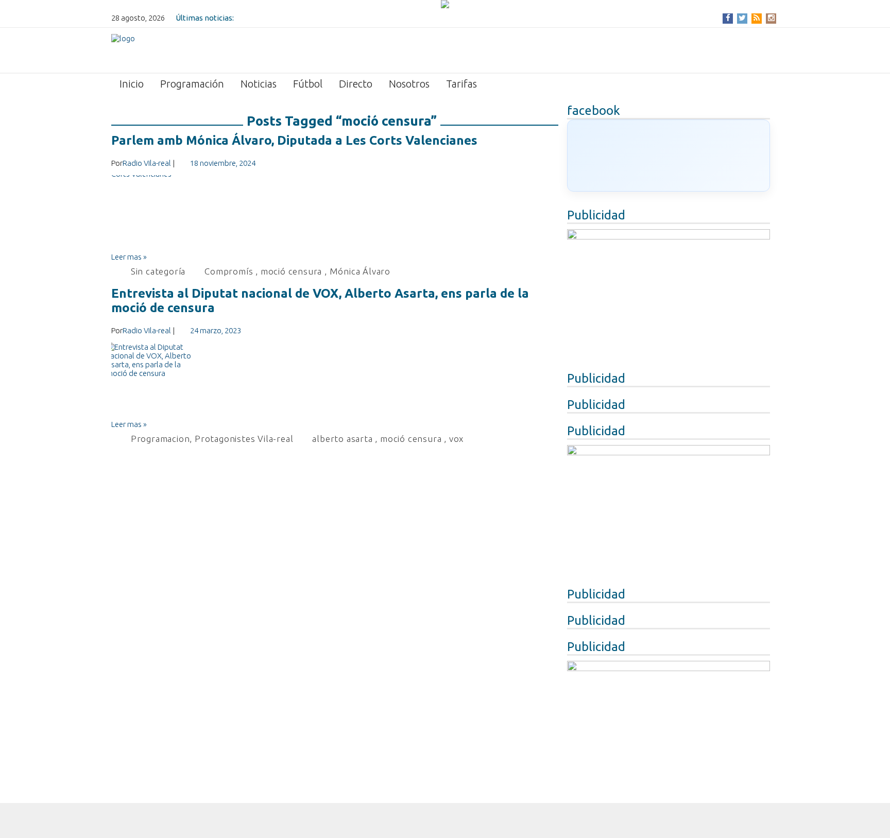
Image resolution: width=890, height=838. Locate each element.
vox (456, 438)
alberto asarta (342, 438)
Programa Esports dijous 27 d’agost (298, 17)
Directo (355, 84)
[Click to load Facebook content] (668, 155)
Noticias (259, 84)
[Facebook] (728, 17)
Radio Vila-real (147, 163)
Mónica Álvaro (360, 271)
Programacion (160, 438)
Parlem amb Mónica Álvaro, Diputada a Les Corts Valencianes (294, 140)
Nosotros (409, 84)
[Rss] (757, 17)
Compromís (228, 271)
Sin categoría (158, 271)
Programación (192, 84)
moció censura (291, 271)
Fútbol (307, 84)
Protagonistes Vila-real (244, 438)
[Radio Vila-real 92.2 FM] (123, 49)
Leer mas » (129, 256)
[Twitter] (742, 17)
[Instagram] (771, 17)
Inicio (131, 84)
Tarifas (461, 84)
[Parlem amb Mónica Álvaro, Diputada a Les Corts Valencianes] (334, 213)
